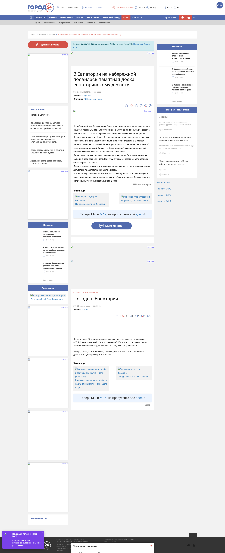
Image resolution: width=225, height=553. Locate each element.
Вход (62, 7)
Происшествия (49, 23)
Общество (86, 95)
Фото (126, 18)
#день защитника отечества (85, 292)
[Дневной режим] (218, 5)
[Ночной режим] (221, 5)
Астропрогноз (104, 23)
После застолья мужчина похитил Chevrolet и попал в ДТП (47, 151)
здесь (140, 214)
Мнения (53, 18)
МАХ (103, 214)
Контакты (137, 18)
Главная (33, 35)
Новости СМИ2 (164, 182)
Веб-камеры (93, 18)
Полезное (48, 225)
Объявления (66, 18)
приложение (171, 17)
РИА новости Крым (93, 99)
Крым (37, 23)
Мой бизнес (78, 23)
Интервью (91, 23)
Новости (40, 18)
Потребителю (64, 23)
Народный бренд (111, 18)
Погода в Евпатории (40, 115)
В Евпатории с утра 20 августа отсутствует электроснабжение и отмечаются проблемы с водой (46, 126)
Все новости (48, 280)
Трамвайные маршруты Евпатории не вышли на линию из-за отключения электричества (47, 139)
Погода (85, 309)
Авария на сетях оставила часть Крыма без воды (46, 162)
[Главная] (31, 17)
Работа (79, 18)
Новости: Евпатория (47, 35)
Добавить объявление (124, 7)
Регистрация (73, 7)
